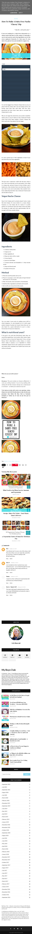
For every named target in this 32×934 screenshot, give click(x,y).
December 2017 (16, 857)
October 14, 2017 (14, 576)
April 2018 (16, 846)
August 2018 (16, 835)
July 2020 (16, 795)
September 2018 (16, 832)
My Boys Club (9, 669)
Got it (21, 12)
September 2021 (16, 789)
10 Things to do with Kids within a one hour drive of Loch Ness (20, 754)
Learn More (13, 12)
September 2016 (16, 897)
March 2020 (16, 797)
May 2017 (16, 876)
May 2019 (16, 811)
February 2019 (16, 819)
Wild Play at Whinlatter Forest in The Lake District (20, 710)
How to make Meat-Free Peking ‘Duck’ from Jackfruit (18, 761)
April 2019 (16, 814)
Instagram (4, 395)
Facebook (28, 394)
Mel (7, 548)
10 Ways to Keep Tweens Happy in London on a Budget (19, 747)
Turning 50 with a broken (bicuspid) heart (19, 724)
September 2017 (16, 865)
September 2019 (16, 806)
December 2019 (16, 803)
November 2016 (16, 892)
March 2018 (16, 849)
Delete (11, 558)
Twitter (10, 395)
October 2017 (16, 862)
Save (17, 464)
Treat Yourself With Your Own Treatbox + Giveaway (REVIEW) (18, 703)
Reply (7, 558)
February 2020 (16, 800)
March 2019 (16, 816)
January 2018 (16, 854)
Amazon (9, 348)
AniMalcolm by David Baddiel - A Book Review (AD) (19, 740)
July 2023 (16, 787)
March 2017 (16, 881)
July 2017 (16, 870)
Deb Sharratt (27, 906)
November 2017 (16, 859)
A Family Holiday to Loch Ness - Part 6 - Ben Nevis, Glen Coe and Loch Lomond (20, 732)
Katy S (8, 562)
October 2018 (16, 830)
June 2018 (16, 841)
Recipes (6, 461)
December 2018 (16, 824)
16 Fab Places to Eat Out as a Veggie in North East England (19, 696)
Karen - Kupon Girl (11, 587)
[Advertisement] (16, 83)
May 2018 (16, 843)
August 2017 (16, 867)
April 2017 (16, 878)
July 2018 (16, 838)
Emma (8, 576)
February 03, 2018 (21, 587)
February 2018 (16, 851)
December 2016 (16, 889)
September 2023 (16, 784)
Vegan (13, 461)
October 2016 (16, 894)
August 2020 (16, 792)
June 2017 (16, 873)
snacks (9, 461)
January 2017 (16, 886)
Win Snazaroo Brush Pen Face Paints (20, 716)
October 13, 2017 (13, 548)
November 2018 (16, 827)
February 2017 (16, 884)
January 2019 (16, 822)
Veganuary (17, 461)
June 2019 (16, 808)
